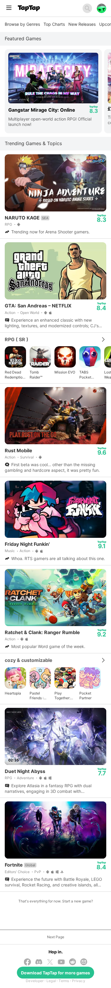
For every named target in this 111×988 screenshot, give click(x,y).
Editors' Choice (17, 872)
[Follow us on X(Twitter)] (50, 962)
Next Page (55, 937)
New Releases (82, 24)
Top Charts (54, 24)
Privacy (78, 981)
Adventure (25, 778)
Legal (51, 981)
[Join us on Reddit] (72, 962)
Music (10, 550)
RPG (8, 224)
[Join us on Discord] (38, 962)
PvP (37, 872)
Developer (35, 981)
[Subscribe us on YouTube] (61, 962)
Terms (64, 981)
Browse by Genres (22, 24)
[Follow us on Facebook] (27, 962)
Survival (27, 457)
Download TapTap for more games (55, 972)
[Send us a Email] (83, 962)
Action (10, 312)
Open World (29, 312)
